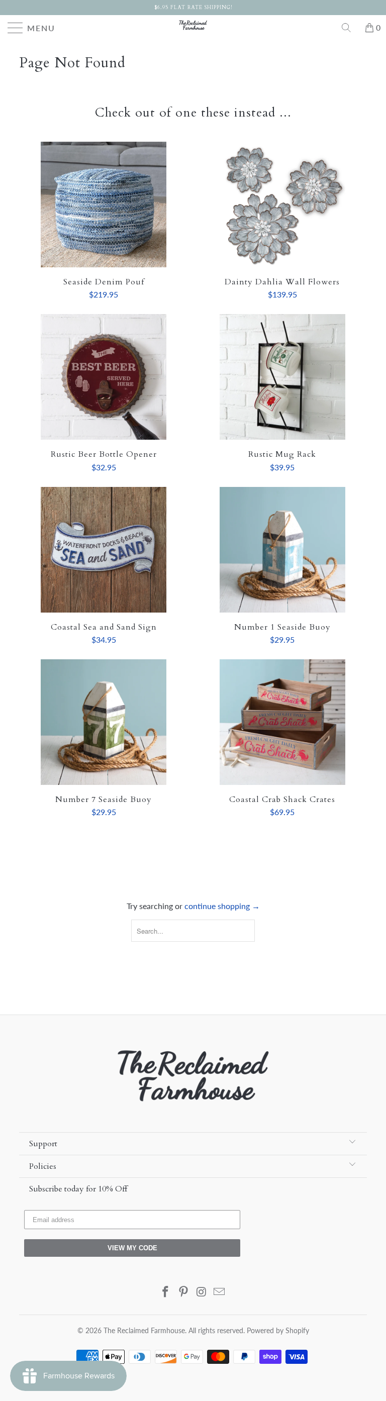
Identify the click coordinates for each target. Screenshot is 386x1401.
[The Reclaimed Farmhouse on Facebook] (165, 1292)
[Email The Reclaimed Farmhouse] (219, 1292)
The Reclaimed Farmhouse (144, 1330)
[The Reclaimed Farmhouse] (193, 25)
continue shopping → (222, 906)
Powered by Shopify (278, 1330)
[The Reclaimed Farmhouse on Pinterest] (183, 1292)
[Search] (350, 27)
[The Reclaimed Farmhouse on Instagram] (201, 1292)
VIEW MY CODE (132, 1248)
